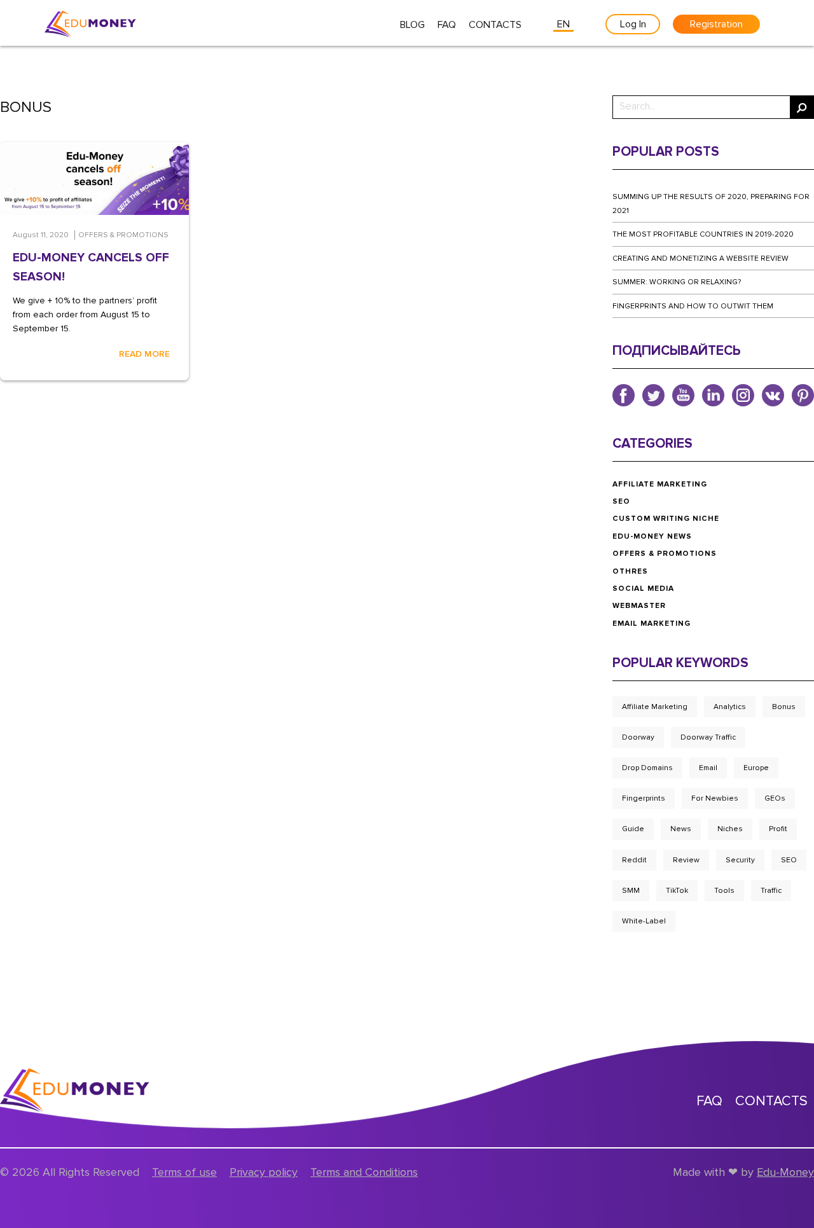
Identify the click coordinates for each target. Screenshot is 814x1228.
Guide (633, 829)
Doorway (638, 737)
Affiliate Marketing (659, 484)
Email (708, 768)
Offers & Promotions (664, 553)
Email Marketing (651, 623)
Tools (724, 890)
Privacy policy (264, 1172)
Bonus (784, 707)
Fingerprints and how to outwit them (692, 306)
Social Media (643, 588)
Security (740, 860)
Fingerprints (643, 798)
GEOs (774, 798)
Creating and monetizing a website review (700, 258)
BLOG (412, 24)
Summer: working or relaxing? (676, 282)
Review (686, 860)
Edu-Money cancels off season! (91, 267)
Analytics (730, 707)
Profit (778, 829)
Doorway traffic (708, 737)
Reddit (634, 860)
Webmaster (639, 606)
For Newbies (714, 798)
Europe (756, 768)
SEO (621, 501)
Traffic (771, 890)
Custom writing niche (665, 518)
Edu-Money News (652, 536)
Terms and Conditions (364, 1172)
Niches (730, 829)
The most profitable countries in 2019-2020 (703, 234)
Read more (144, 353)
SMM (631, 890)
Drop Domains (647, 768)
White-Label (644, 921)
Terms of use (184, 1172)
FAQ (447, 24)
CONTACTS (495, 24)
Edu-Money (785, 1172)
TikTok (677, 890)
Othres (630, 571)
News (680, 829)
